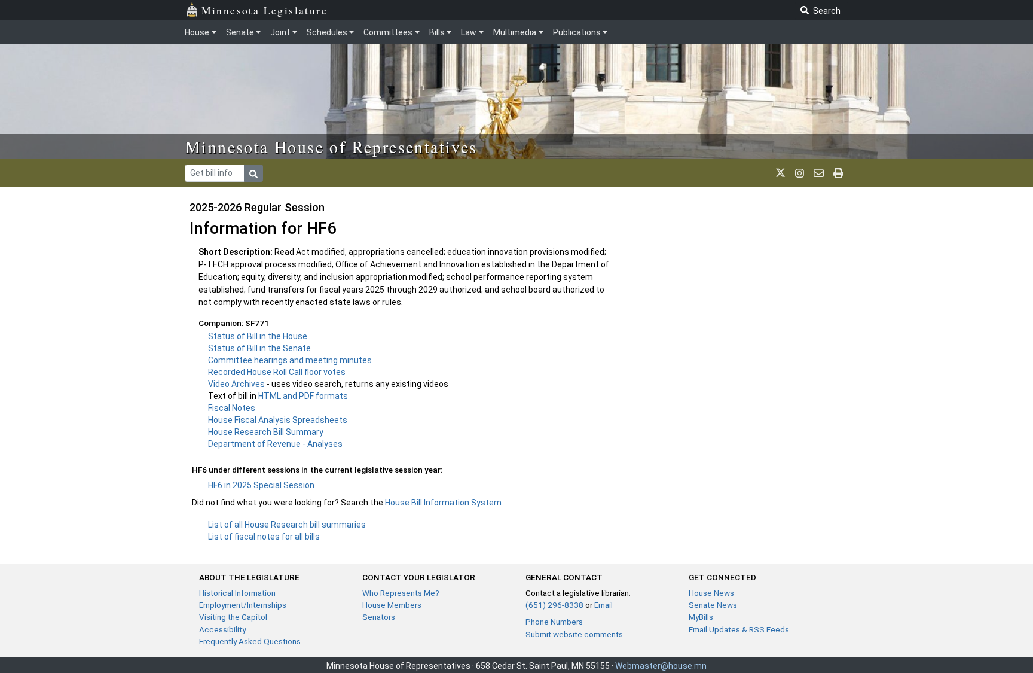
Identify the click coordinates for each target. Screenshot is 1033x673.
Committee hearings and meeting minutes (290, 360)
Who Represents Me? (400, 593)
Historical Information (237, 593)
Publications (577, 32)
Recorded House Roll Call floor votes (277, 372)
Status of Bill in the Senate (259, 348)
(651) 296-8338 (554, 605)
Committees (387, 32)
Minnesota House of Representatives (331, 146)
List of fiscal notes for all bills (264, 536)
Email (603, 605)
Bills (437, 32)
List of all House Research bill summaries (287, 524)
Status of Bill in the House (257, 336)
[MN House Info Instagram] (799, 173)
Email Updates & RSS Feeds (739, 629)
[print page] (838, 173)
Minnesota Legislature (264, 10)
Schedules (327, 32)
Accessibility (222, 629)
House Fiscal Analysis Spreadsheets (277, 420)
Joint (280, 32)
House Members (391, 605)
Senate (240, 32)
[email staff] (819, 173)
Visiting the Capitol (233, 617)
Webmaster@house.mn (661, 666)
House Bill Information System (443, 502)
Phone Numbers (554, 621)
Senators (378, 617)
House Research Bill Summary (265, 432)
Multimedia (514, 32)
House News (711, 593)
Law (468, 32)
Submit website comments (574, 634)
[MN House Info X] (780, 173)
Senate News (713, 605)
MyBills (701, 617)
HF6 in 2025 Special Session (261, 485)
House (197, 32)
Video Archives (237, 384)
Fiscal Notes (231, 408)
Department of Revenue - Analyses (275, 444)
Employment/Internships (242, 605)
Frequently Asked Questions (250, 641)
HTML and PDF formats (303, 396)
